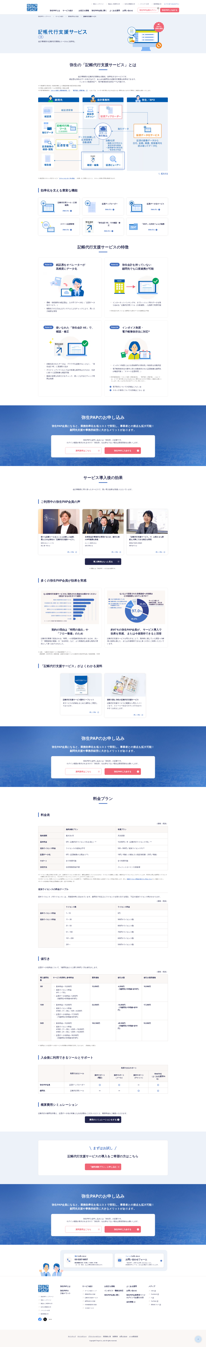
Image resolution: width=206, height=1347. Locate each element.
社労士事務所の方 (130, 4)
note (152, 1291)
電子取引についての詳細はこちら (126, 386)
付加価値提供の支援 (91, 1304)
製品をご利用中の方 (114, 4)
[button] (163, 173)
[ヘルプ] (158, 8)
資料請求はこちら (83, 450)
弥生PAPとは (55, 10)
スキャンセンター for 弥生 (67, 178)
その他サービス (89, 1308)
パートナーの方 (144, 4)
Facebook (154, 1294)
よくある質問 (115, 10)
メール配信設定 (133, 1336)
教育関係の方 (157, 4)
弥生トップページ (98, 4)
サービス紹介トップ (91, 1291)
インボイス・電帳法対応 (113, 1290)
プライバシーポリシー (94, 1336)
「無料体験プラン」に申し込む (103, 1167)
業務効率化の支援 (90, 1294)
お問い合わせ (128, 10)
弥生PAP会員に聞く (99, 10)
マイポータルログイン (172, 4)
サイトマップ (72, 1336)
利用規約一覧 (107, 1336)
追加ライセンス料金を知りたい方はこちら (139, 879)
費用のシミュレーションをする (103, 1119)
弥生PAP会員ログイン (148, 10)
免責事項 (115, 1336)
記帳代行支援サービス (91, 1298)
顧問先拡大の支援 (90, 1301)
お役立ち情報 (84, 10)
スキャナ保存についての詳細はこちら (128, 390)
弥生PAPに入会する (169, 10)
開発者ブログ (155, 1304)
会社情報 (129, 1302)
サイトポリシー (82, 1336)
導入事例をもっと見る (103, 561)
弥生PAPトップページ (47, 1296)
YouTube (153, 1301)
